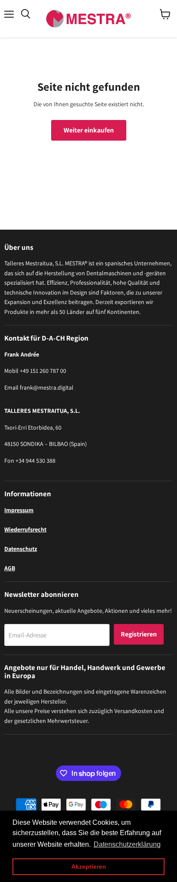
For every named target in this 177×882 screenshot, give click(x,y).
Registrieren (139, 634)
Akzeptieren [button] (88, 866)
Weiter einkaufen (89, 130)
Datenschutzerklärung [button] (127, 844)
